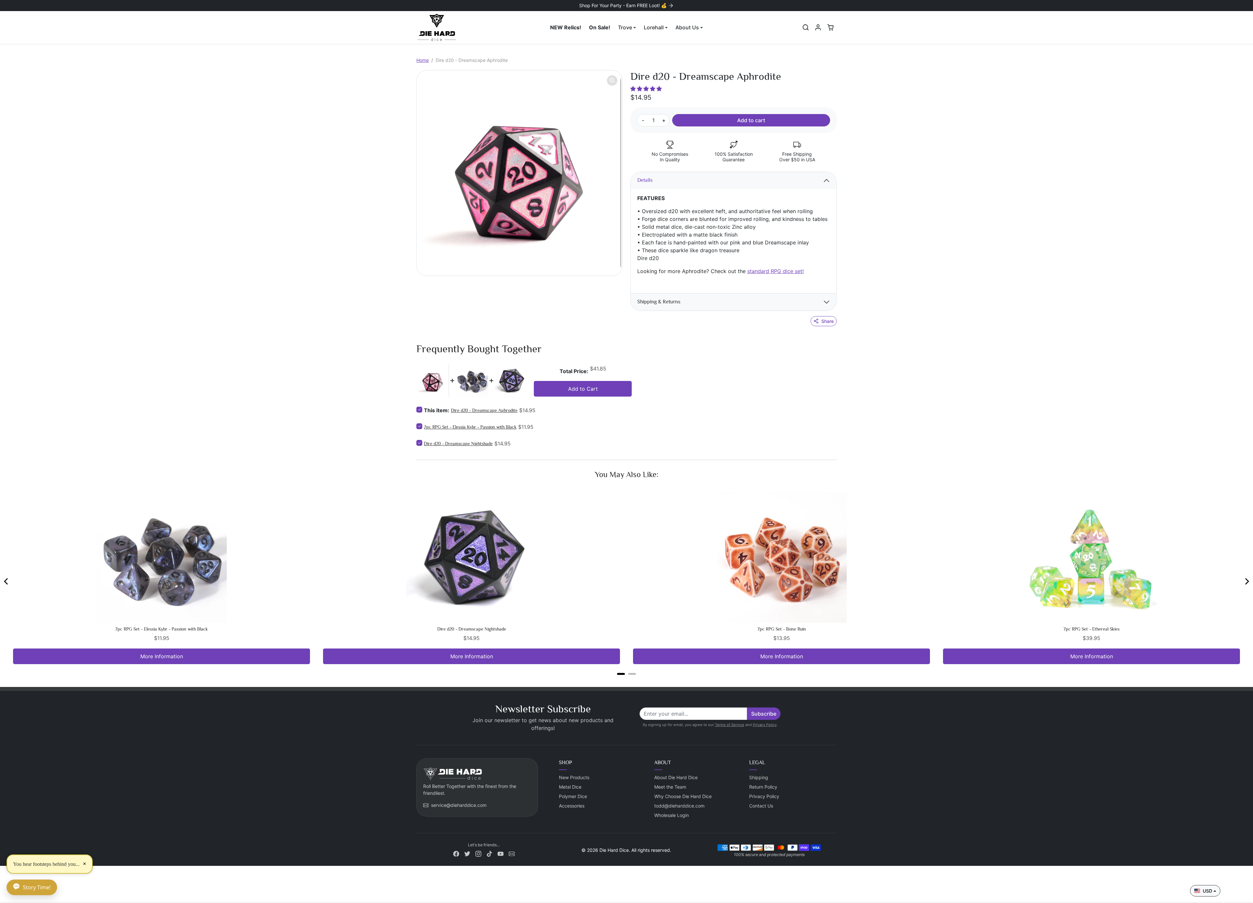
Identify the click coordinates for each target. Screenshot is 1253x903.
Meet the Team (670, 787)
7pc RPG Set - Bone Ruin (781, 629)
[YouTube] (500, 853)
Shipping (758, 777)
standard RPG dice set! (775, 271)
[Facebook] (456, 853)
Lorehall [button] (654, 27)
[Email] (511, 853)
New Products (574, 777)
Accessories (571, 805)
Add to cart (751, 120)
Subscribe (763, 713)
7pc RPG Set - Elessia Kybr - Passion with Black (470, 427)
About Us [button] (687, 27)
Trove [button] (625, 27)
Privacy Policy (765, 724)
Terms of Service (729, 724)
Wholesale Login (671, 815)
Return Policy (763, 787)
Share (827, 321)
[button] (805, 27)
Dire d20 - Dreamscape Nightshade (458, 443)
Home (422, 60)
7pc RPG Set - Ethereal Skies (1091, 629)
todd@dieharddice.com (679, 805)
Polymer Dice (573, 796)
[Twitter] (467, 853)
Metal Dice (570, 787)
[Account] (818, 27)
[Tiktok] (489, 853)
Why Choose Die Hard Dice (683, 796)
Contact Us (761, 805)
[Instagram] (478, 853)
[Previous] (6, 581)
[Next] (1246, 581)
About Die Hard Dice (676, 777)
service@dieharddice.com (459, 805)
